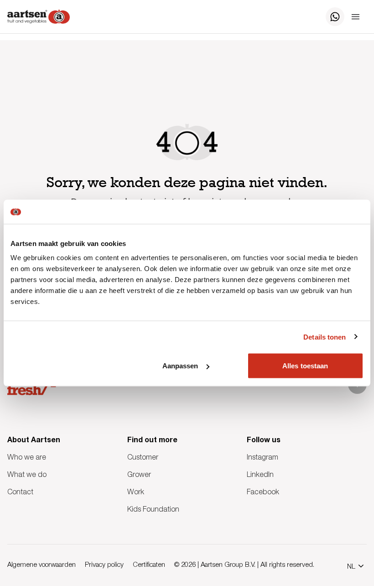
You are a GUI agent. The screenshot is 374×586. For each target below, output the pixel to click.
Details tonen (324, 336)
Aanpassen (180, 366)
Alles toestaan (305, 366)
